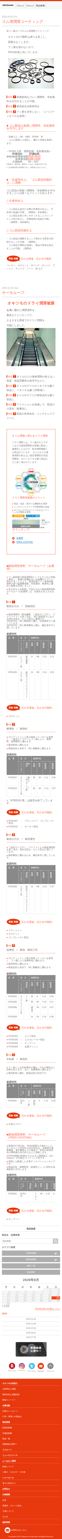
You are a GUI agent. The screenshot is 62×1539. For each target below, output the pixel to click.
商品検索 (40, 5)
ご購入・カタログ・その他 (13, 1472)
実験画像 (31, 1349)
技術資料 (31, 1272)
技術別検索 (7, 1428)
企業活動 (6, 1405)
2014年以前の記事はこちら (47, 1309)
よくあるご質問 (9, 1461)
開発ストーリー (9, 1400)
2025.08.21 (31, 1333)
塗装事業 (6, 1522)
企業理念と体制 (9, 1389)
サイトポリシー (9, 1483)
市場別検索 (7, 1433)
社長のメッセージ (10, 1411)
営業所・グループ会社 (11, 1506)
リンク (5, 1517)
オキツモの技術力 (10, 1383)
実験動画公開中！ (10, 1444)
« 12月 (5, 1306)
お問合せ (6, 1489)
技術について (8, 1466)
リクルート (7, 1450)
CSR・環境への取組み (12, 1416)
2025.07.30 (31, 1337)
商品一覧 (31, 1266)
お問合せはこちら (18, 1530)
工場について (8, 1511)
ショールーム (8, 1477)
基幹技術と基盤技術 (11, 1394)
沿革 (4, 1500)
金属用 (19, 538)
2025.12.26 (31, 1319)
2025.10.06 (31, 1328)
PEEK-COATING (24, 542)
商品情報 (6, 1422)
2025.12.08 (31, 1324)
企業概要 (6, 1494)
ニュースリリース (10, 1455)
